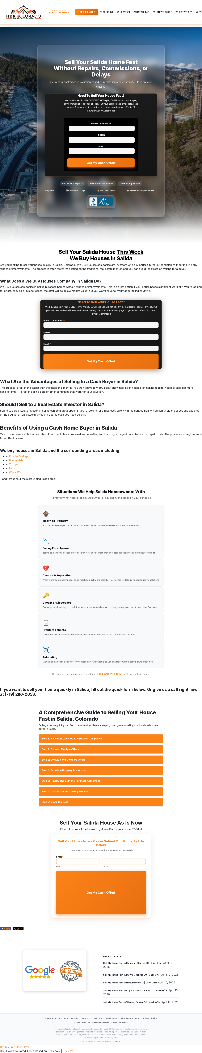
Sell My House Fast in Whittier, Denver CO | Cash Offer (132, 1002)
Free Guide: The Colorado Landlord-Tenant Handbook (101, 1022)
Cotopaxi (14, 464)
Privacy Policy (150, 1018)
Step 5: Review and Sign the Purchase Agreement (71, 780)
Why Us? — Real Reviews (106, 1018)
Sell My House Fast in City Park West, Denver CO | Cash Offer (135, 990)
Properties (106, 12)
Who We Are (123, 12)
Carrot (117, 1041)
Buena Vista (16, 460)
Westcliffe (15, 472)
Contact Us (86, 1018)
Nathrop (14, 468)
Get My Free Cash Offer (14, 1047)
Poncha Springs (18, 456)
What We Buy (142, 12)
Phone (101, 135)
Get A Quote (87, 12)
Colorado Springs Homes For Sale (61, 1018)
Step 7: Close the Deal (55, 802)
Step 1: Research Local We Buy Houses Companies (72, 738)
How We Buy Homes (130, 1018)
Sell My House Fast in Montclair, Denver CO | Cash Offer (132, 963)
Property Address (102, 123)
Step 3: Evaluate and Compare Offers (63, 759)
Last (105, 866)
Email (101, 146)
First (59, 866)
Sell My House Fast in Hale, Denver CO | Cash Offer (130, 982)
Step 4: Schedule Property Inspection (63, 770)
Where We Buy (184, 12)
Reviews (68, 1051)
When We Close (162, 12)
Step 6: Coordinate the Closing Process (65, 791)
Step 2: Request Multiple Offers (60, 749)
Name (59, 857)
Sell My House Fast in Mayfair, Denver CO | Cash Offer (131, 975)
